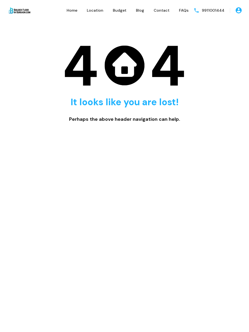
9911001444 (213, 10)
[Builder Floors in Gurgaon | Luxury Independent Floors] (19, 10)
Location (95, 10)
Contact (161, 10)
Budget (119, 10)
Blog (140, 10)
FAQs (183, 10)
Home (72, 10)
